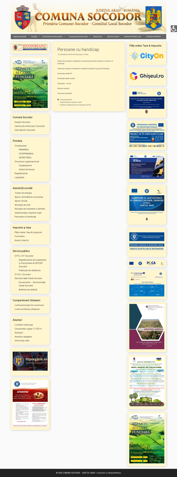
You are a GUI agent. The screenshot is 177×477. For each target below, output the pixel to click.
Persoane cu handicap (25, 216)
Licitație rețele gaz (24, 324)
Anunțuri (19, 332)
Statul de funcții (27, 169)
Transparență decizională (77, 36)
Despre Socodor (22, 122)
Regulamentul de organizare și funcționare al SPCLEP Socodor (32, 263)
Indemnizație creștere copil (71, 102)
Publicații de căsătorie (30, 270)
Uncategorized (66, 99)
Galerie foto (97, 36)
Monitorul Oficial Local (132, 36)
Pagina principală (19, 36)
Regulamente (21, 173)
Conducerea (20, 145)
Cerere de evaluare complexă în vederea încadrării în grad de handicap (83, 69)
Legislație (19, 177)
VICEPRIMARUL (26, 153)
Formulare (20, 236)
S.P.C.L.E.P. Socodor (24, 256)
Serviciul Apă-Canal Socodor (28, 278)
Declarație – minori (64, 83)
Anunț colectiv (22, 240)
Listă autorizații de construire (29, 305)
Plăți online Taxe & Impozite (28, 232)
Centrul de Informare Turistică (29, 126)
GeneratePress (114, 473)
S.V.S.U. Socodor (23, 274)
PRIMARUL (24, 149)
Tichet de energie (23, 193)
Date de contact (113, 36)
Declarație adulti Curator (66, 78)
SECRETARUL (25, 157)
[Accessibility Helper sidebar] (174, 28)
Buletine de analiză (28, 289)
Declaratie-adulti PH (64, 73)
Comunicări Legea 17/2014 (28, 328)
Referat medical (63, 88)
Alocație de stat (22, 205)
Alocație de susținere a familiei (30, 208)
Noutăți (34, 36)
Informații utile (22, 340)
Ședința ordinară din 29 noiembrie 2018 (75, 105)
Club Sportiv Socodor (25, 130)
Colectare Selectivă (153, 36)
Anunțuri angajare (23, 336)
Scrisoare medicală (64, 93)
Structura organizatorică (27, 161)
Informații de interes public (52, 36)
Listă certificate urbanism (27, 309)
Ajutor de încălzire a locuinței (29, 197)
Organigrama (25, 165)
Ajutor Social (21, 201)
